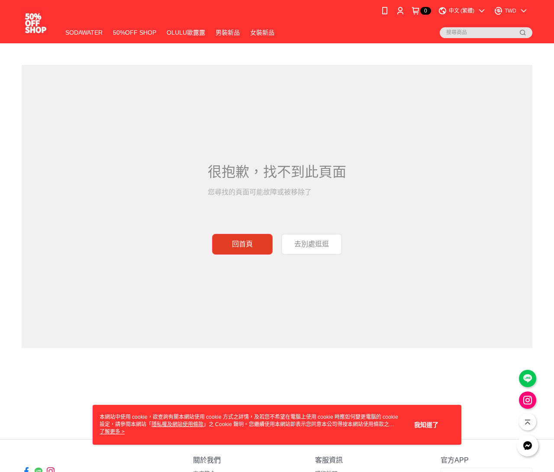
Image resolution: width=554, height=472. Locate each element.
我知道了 (426, 424)
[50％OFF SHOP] (36, 23)
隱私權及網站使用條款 (177, 424)
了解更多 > (112, 432)
